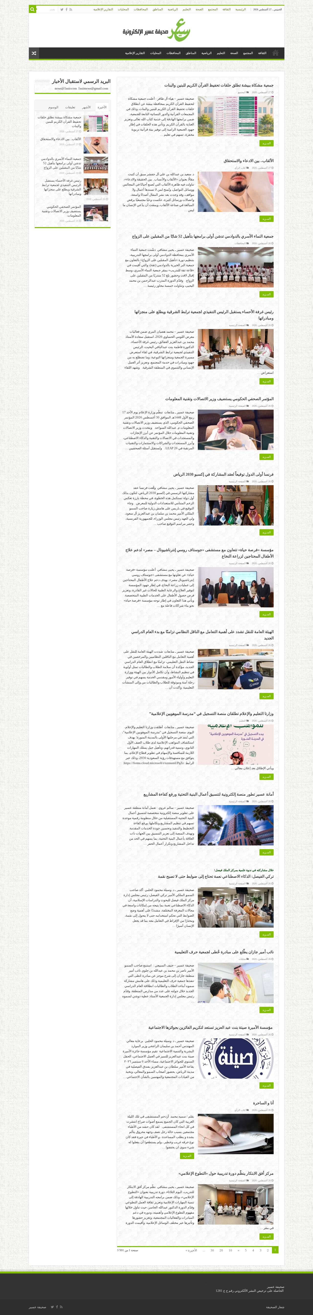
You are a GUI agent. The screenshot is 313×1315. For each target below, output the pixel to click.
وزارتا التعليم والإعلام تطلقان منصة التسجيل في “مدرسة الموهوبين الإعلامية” (211, 714)
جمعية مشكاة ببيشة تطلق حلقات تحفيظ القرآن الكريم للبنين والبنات (219, 85)
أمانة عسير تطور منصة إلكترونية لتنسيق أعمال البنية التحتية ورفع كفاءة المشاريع (209, 794)
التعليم (187, 9)
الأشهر (86, 107)
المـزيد (266, 143)
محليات (242, 959)
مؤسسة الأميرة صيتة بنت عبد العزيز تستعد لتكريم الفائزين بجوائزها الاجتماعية (211, 1027)
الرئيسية (240, 9)
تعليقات (70, 107)
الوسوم (53, 107)
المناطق (158, 9)
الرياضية (173, 9)
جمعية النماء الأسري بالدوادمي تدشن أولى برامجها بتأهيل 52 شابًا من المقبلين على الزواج (203, 236)
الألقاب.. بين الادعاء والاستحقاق (249, 161)
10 (230, 1250)
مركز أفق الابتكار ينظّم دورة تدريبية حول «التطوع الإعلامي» (226, 1173)
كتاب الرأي (240, 167)
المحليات (123, 9)
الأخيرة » (191, 1250)
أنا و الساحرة (263, 1103)
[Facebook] (66, 9)
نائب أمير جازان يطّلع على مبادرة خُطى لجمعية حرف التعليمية (224, 952)
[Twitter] (62, 9)
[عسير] (157, 29)
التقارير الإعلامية (103, 9)
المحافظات (141, 9)
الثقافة (227, 9)
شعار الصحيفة (275, 1307)
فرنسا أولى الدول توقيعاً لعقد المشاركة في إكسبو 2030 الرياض (223, 474)
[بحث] (32, 9)
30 (212, 1250)
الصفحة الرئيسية (237, 325)
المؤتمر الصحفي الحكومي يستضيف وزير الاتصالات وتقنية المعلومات (219, 399)
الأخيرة (102, 107)
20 (221, 1250)
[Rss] (71, 9)
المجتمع (213, 9)
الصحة (199, 9)
